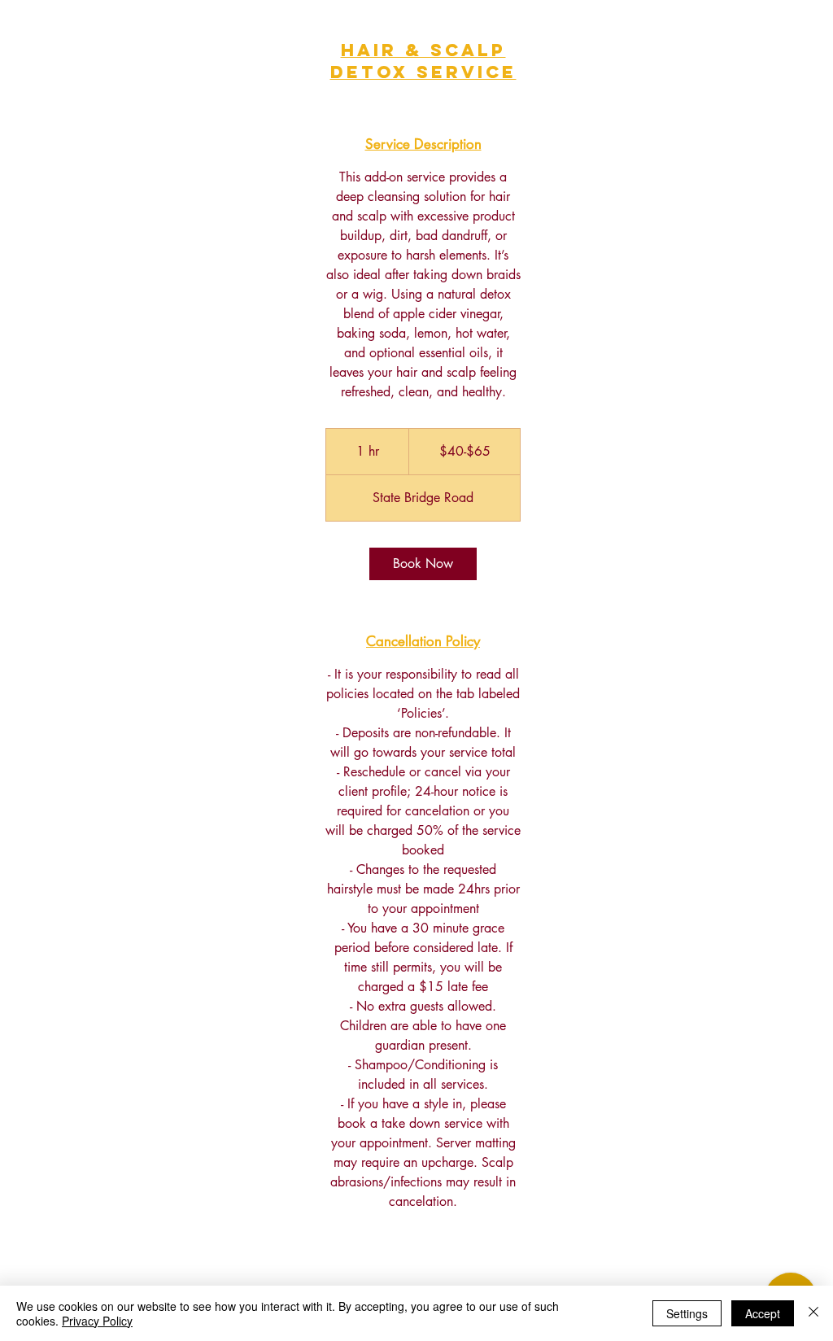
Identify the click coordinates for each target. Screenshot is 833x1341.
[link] (423, 564)
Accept (762, 1313)
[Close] (813, 1313)
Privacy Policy (97, 1321)
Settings (687, 1313)
